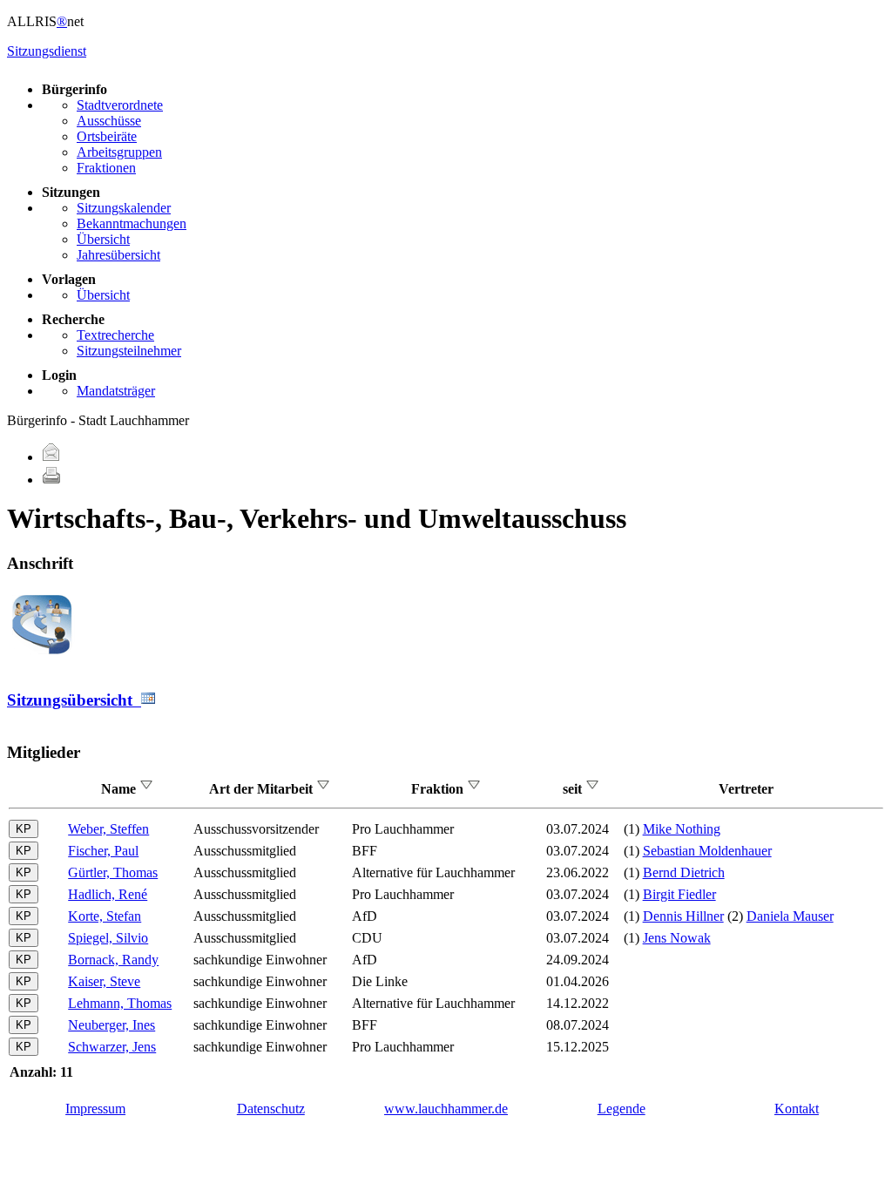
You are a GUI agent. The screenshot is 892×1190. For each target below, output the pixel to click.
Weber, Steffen (108, 829)
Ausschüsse (109, 120)
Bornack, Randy (113, 959)
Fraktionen (106, 167)
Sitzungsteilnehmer (129, 350)
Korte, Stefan (104, 916)
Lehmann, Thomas (120, 1003)
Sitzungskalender (124, 207)
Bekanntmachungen (131, 223)
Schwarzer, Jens (112, 1046)
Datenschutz (271, 1108)
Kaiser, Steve (104, 981)
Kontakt (796, 1108)
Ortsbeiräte (107, 136)
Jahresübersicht (118, 254)
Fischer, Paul (103, 850)
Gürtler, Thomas (113, 872)
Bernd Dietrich (684, 872)
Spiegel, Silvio (108, 937)
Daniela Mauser (790, 916)
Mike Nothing (681, 829)
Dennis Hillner (683, 916)
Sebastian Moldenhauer (707, 850)
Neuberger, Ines (111, 1025)
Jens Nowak (677, 937)
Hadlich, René (107, 894)
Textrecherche (115, 335)
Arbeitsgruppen (119, 152)
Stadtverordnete (120, 105)
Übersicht (103, 239)
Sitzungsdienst (46, 51)
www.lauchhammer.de (446, 1108)
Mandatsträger (116, 390)
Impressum (95, 1108)
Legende (621, 1108)
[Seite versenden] (51, 457)
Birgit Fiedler (679, 894)
